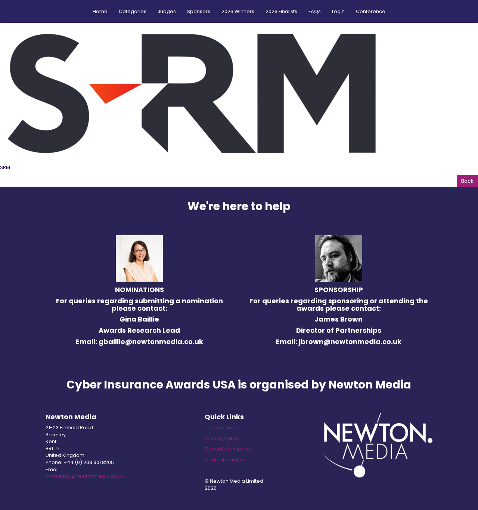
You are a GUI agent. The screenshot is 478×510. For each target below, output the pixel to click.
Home (100, 11)
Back (467, 181)
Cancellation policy (228, 448)
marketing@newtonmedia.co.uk (85, 476)
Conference (370, 11)
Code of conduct (225, 459)
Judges (167, 11)
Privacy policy (221, 438)
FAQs (314, 11)
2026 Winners (237, 11)
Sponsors (198, 11)
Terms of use (220, 427)
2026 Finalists (281, 11)
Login (338, 11)
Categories (132, 11)
